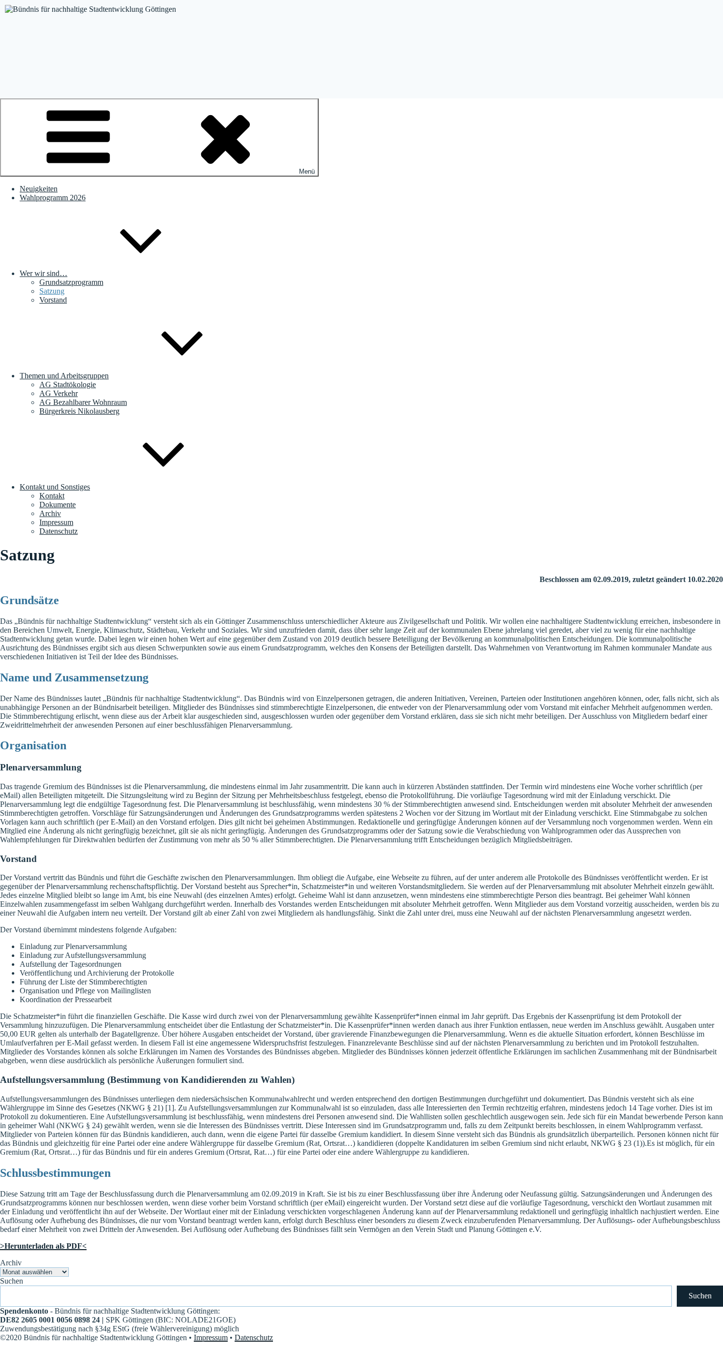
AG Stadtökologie (67, 384)
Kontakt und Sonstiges (55, 487)
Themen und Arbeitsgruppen (64, 375)
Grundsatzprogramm (71, 282)
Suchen (11, 1281)
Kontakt (51, 495)
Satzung (51, 291)
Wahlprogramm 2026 (53, 197)
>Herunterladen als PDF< (43, 1246)
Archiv (50, 513)
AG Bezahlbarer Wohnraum (83, 402)
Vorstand (53, 300)
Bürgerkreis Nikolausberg (79, 411)
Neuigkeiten (39, 188)
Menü (307, 171)
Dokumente (57, 504)
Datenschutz (58, 531)
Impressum (56, 522)
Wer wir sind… (43, 273)
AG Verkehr (58, 393)
